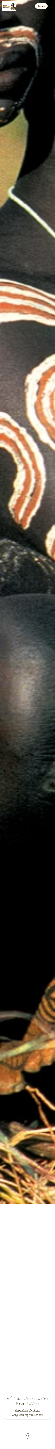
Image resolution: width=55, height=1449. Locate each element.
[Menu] (51, 6)
